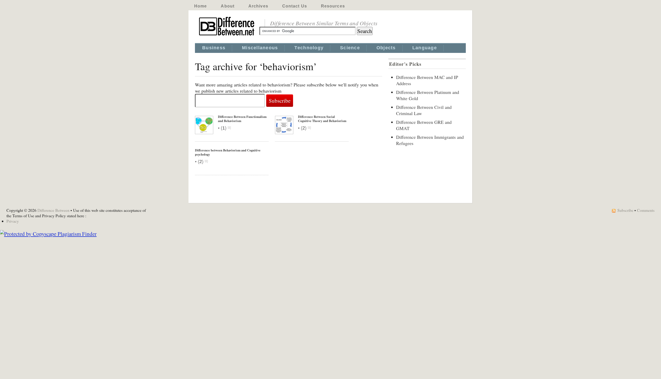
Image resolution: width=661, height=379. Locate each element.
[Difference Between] (227, 36)
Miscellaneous (260, 47)
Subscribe (625, 210)
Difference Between (53, 210)
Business (213, 47)
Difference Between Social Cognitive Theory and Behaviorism (322, 118)
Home (200, 6)
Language (424, 47)
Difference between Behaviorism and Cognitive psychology (228, 152)
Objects (386, 47)
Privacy (12, 221)
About (227, 6)
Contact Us (294, 6)
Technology (309, 47)
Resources (333, 6)
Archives (258, 6)
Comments (646, 210)
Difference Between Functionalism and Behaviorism (242, 118)
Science (350, 47)
